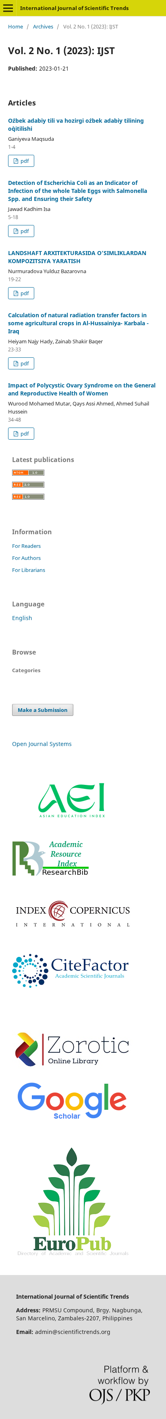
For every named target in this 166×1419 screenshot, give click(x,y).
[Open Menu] (8, 8)
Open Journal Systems (42, 744)
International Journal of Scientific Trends (74, 8)
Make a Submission (43, 710)
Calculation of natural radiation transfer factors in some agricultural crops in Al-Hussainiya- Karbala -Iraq (78, 323)
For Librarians (28, 570)
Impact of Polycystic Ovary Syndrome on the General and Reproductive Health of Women (82, 389)
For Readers (26, 545)
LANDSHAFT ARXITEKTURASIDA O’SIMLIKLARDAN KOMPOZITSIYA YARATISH (77, 257)
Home (15, 26)
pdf (24, 160)
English (22, 618)
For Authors (26, 558)
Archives (43, 26)
